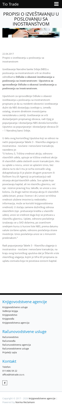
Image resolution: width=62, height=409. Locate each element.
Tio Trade (10, 4)
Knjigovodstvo (9, 314)
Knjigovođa (8, 318)
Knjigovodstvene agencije (24, 301)
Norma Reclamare (25, 402)
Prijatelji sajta (9, 352)
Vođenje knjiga (10, 311)
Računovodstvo (10, 337)
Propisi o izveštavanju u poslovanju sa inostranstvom (31, 19)
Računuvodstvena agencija (16, 344)
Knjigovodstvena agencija (15, 322)
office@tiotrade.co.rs (13, 374)
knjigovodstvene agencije (42, 398)
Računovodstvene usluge (15, 348)
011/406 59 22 (9, 370)
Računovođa (8, 340)
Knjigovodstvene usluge (15, 307)
